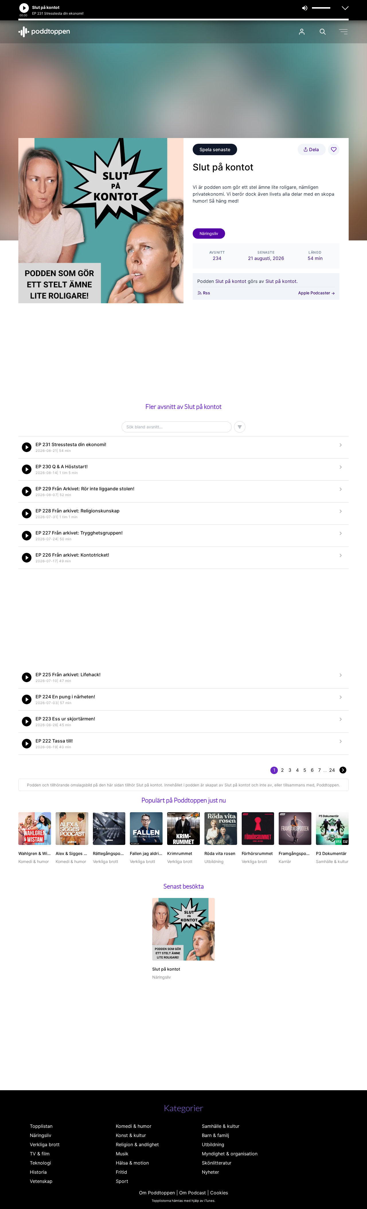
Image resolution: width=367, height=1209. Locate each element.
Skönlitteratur (216, 1163)
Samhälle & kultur (220, 1126)
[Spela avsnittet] (27, 447)
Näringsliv (209, 233)
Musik (122, 1153)
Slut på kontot (230, 281)
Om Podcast (192, 1193)
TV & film (40, 1153)
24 (332, 770)
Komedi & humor (133, 1126)
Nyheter (210, 1172)
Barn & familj (215, 1135)
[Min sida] (302, 32)
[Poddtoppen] (44, 32)
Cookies (219, 1193)
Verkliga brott (45, 1144)
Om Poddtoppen (157, 1193)
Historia (38, 1172)
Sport (122, 1181)
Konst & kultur (131, 1135)
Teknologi (40, 1163)
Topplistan (41, 1126)
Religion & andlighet (137, 1144)
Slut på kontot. (282, 281)
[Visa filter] (239, 427)
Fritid (121, 1172)
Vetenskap (41, 1181)
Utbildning (213, 1144)
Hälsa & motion (132, 1163)
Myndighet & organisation (229, 1153)
